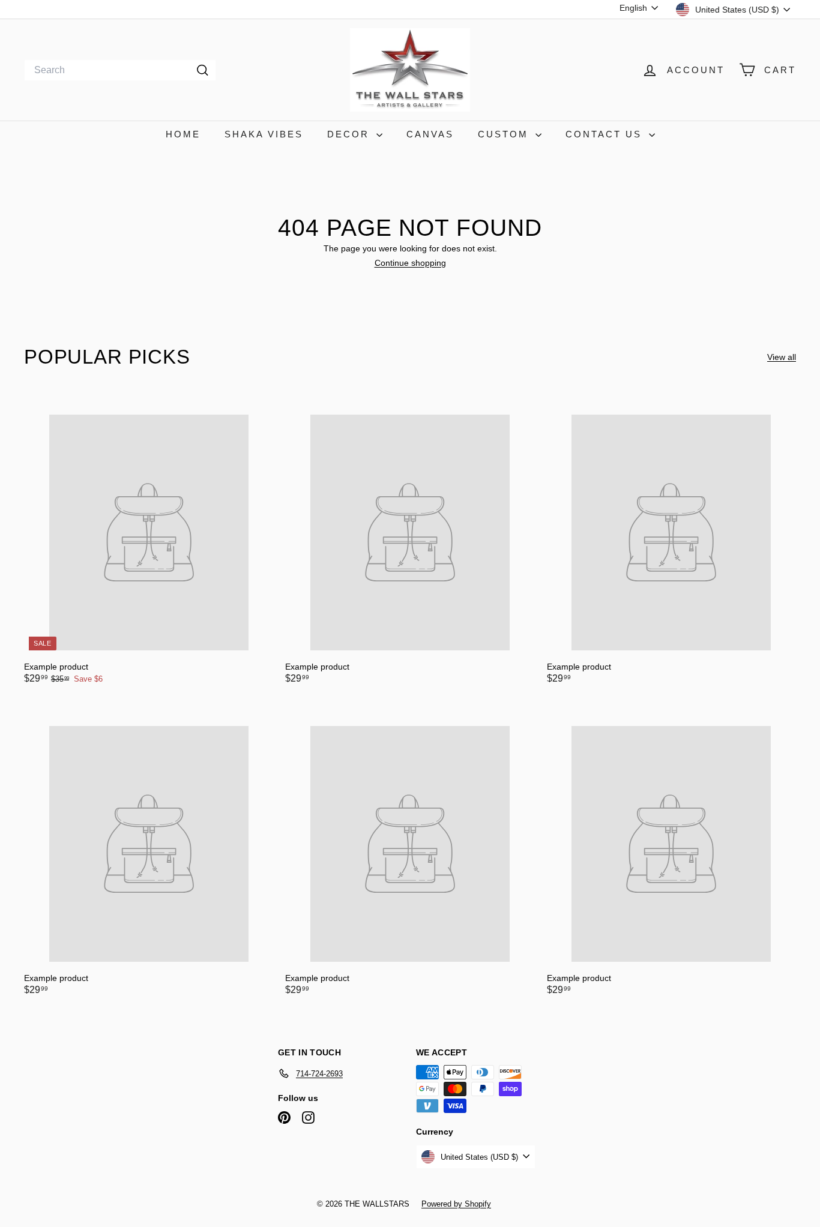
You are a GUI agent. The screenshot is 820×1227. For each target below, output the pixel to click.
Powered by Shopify (456, 1203)
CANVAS (430, 134)
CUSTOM (505, 134)
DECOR (350, 134)
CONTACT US (605, 134)
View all (781, 357)
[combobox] (120, 70)
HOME (183, 134)
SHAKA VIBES (264, 134)
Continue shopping (410, 263)
